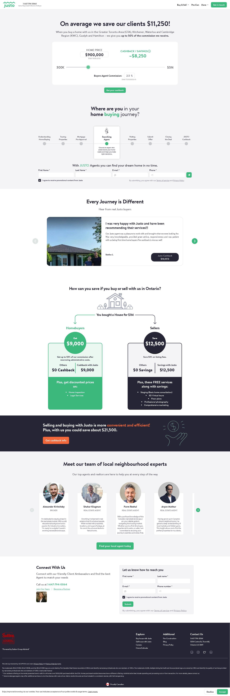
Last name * (162, 576)
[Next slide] (195, 241)
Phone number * (164, 586)
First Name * (44, 170)
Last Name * (81, 170)
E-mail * (116, 170)
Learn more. (93, 691)
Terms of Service (51, 664)
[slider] (88, 67)
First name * (128, 576)
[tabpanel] (115, 173)
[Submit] (189, 175)
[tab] (44, 142)
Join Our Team (43, 589)
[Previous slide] (35, 241)
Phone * (153, 170)
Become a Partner (62, 589)
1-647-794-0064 (57, 584)
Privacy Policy (38, 664)
